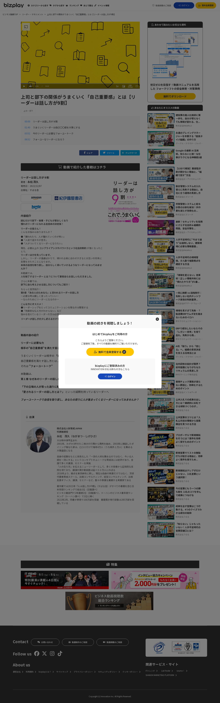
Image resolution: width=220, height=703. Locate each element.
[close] (157, 319)
